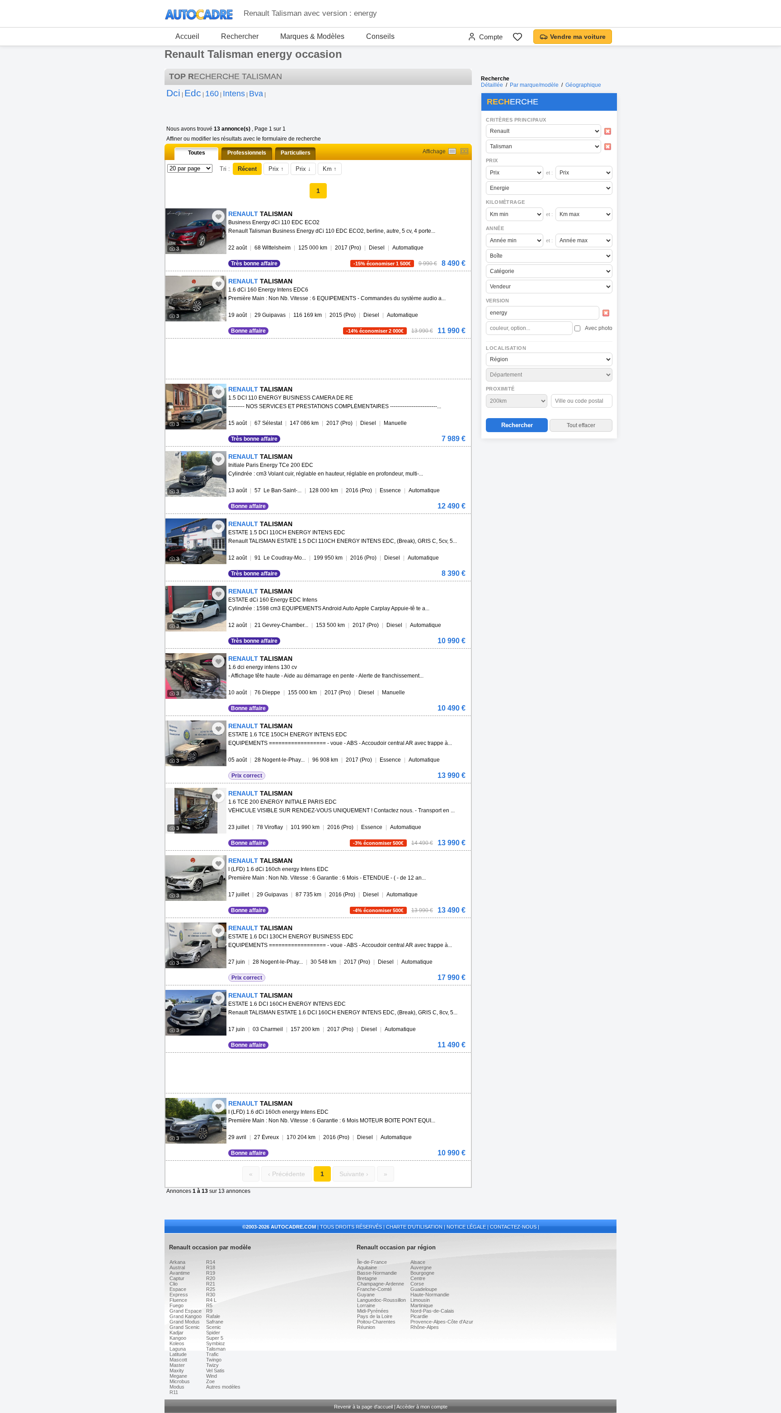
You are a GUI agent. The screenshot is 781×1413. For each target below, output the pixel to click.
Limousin (420, 1300)
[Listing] (452, 151)
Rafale (213, 1316)
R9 (209, 1311)
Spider (213, 1332)
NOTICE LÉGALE (466, 1226)
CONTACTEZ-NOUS (513, 1226)
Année (495, 228)
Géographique (583, 85)
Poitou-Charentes (376, 1321)
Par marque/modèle (534, 85)
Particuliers (296, 153)
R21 (210, 1283)
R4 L (211, 1300)
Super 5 (214, 1338)
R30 (210, 1294)
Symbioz (215, 1343)
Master (177, 1365)
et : (549, 172)
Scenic (213, 1327)
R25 (210, 1289)
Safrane (214, 1321)
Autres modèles (223, 1386)
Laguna (177, 1349)
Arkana (177, 1262)
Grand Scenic (184, 1327)
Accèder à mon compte (421, 1406)
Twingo (213, 1359)
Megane (178, 1376)
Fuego (176, 1305)
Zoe (210, 1381)
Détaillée (492, 85)
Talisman (216, 1349)
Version (497, 300)
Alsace (417, 1262)
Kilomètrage (505, 202)
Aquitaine (367, 1267)
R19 (210, 1273)
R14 (210, 1262)
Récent (247, 168)
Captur (176, 1278)
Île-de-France (372, 1262)
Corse (417, 1283)
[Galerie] (464, 151)
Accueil (187, 36)
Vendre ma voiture (578, 36)
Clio (173, 1283)
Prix (492, 160)
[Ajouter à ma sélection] (218, 216)
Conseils (380, 36)
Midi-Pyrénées (373, 1311)
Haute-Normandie (429, 1294)
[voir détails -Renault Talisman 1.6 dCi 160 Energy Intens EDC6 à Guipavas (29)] (195, 298)
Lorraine (366, 1305)
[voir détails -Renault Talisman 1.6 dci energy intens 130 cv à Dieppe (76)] (195, 676)
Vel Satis (215, 1370)
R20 (210, 1278)
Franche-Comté (374, 1289)
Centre (417, 1278)
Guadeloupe (423, 1289)
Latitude (178, 1354)
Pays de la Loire (374, 1316)
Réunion (366, 1327)
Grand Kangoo (185, 1316)
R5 (209, 1305)
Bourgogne (422, 1273)
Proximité (500, 388)
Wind (211, 1376)
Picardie (419, 1316)
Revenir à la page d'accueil (363, 1406)
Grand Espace (185, 1311)
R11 (173, 1392)
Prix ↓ (303, 168)
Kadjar (176, 1332)
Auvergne (421, 1267)
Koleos (176, 1343)
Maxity (176, 1370)
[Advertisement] (548, 499)
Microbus (179, 1381)
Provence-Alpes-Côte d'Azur (441, 1321)
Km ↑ (330, 168)
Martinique (421, 1305)
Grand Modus (184, 1321)
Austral (177, 1267)
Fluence (178, 1300)
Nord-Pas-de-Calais (432, 1311)
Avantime (179, 1273)
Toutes (196, 153)
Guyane (366, 1294)
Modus (176, 1386)
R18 (210, 1267)
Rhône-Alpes (424, 1327)
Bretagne (367, 1278)
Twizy (212, 1365)
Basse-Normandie (377, 1273)
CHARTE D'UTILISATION (414, 1226)
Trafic (212, 1354)
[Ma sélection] (517, 36)
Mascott (178, 1359)
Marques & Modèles (312, 36)
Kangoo (177, 1338)
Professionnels (246, 153)
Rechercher (240, 36)
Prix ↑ (276, 168)
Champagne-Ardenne (380, 1283)
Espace (177, 1289)
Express (178, 1294)
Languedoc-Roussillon (381, 1300)
